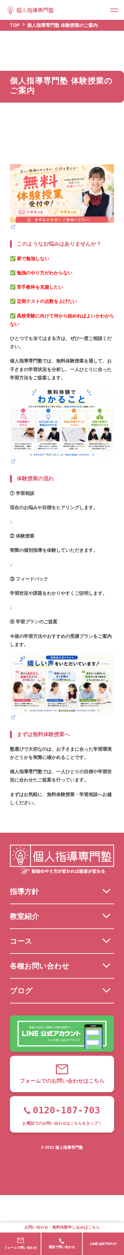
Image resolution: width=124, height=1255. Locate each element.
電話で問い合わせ (62, 1247)
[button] (114, 10)
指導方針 (24, 891)
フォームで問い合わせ (20, 1247)
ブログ (21, 991)
